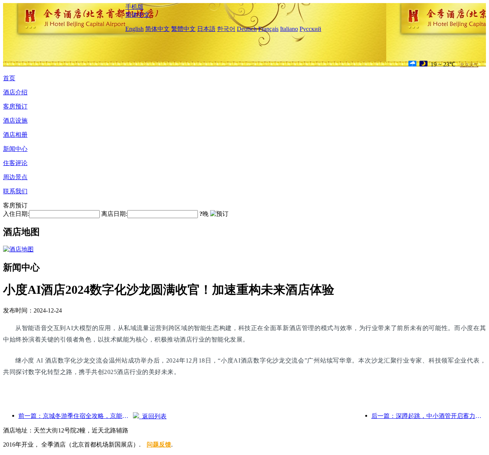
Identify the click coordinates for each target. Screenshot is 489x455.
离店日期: (114, 213)
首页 (9, 78)
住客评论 (15, 163)
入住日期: (16, 213)
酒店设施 (15, 120)
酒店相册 (15, 134)
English (134, 29)
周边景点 (15, 177)
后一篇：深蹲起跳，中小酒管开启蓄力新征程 (428, 416)
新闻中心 (15, 149)
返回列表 (153, 416)
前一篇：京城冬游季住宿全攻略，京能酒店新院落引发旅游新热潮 (75, 416)
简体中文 (137, 14)
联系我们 (15, 191)
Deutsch (247, 29)
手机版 (134, 6)
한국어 (226, 29)
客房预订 (15, 106)
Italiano (289, 29)
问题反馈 (159, 444)
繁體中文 (183, 29)
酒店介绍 (15, 92)
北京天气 (469, 65)
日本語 (206, 29)
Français (268, 29)
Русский (310, 29)
